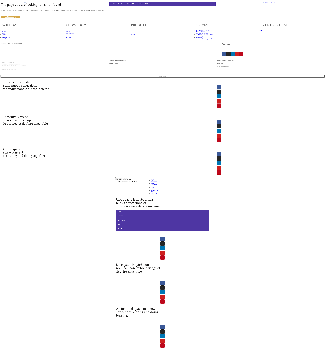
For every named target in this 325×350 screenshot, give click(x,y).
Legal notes (220, 63)
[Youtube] (237, 54)
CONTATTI (154, 184)
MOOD (153, 183)
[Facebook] (224, 54)
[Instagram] (228, 54)
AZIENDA (153, 180)
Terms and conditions (223, 66)
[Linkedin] (233, 54)
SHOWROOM (154, 182)
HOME (113, 3)
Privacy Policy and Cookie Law (225, 60)
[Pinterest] (241, 54)
